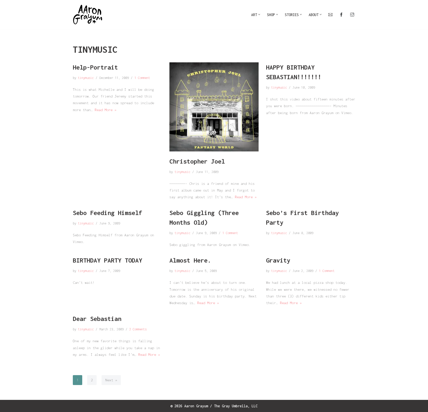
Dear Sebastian (97, 318)
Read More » (105, 110)
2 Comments (138, 329)
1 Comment (142, 78)
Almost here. (190, 260)
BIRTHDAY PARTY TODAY (107, 260)
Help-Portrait (95, 67)
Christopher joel (197, 161)
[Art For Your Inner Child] (88, 14)
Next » (111, 380)
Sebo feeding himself (107, 212)
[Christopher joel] (214, 106)
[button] (259, 14)
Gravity (278, 260)
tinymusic (86, 78)
